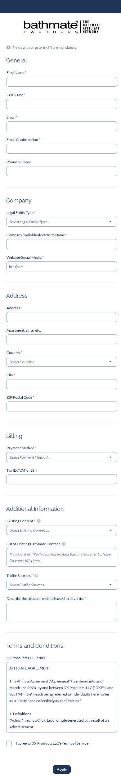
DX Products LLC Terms (26, 657)
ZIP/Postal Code (20, 397)
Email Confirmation (23, 139)
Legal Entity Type (20, 212)
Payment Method (21, 448)
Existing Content (20, 521)
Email (11, 117)
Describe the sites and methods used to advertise (46, 598)
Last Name (15, 95)
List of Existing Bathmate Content (33, 544)
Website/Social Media (24, 257)
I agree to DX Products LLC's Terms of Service (52, 743)
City (10, 375)
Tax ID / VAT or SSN (22, 470)
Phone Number (19, 162)
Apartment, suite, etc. (24, 330)
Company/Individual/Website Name (36, 235)
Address (13, 308)
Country (14, 352)
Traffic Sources (19, 575)
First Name (16, 72)
